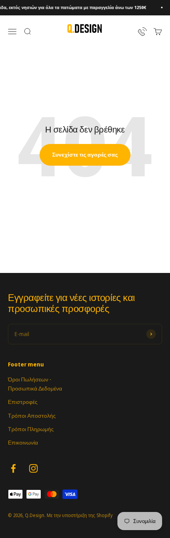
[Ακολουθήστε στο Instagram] (33, 468)
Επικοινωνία (23, 442)
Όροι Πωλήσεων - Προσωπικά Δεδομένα (35, 383)
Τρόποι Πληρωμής (31, 429)
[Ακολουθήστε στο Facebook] (13, 468)
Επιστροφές (23, 401)
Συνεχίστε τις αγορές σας (85, 154)
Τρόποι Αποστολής (32, 415)
